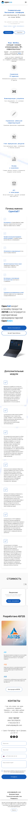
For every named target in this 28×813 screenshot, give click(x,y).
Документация (14, 794)
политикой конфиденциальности (17, 772)
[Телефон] (14, 737)
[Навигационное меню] (26, 2)
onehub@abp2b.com (14, 792)
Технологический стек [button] (14, 796)
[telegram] (11, 737)
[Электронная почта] (17, 737)
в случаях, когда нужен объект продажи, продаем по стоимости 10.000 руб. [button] (13, 595)
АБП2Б (19, 53)
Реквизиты (14, 798)
